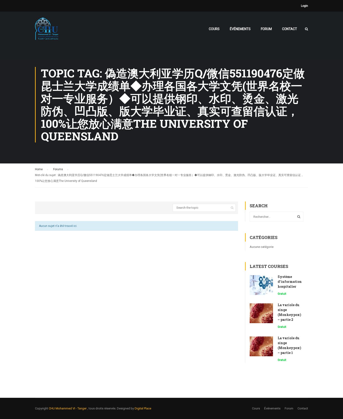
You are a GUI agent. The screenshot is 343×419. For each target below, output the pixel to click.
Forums (58, 169)
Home (39, 169)
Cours (214, 29)
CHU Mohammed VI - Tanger (68, 408)
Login (304, 5)
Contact (289, 29)
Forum (266, 29)
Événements (240, 29)
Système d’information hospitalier (290, 281)
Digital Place (143, 408)
